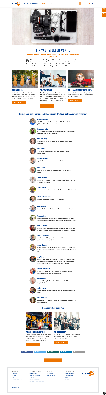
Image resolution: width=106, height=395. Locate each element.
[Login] (92, 3)
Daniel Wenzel (41, 278)
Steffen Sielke (41, 288)
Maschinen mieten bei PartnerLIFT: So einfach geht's (36, 381)
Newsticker (50, 373)
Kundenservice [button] (34, 3)
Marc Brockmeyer (42, 158)
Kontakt (14, 375)
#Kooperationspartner (35, 331)
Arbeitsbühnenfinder (34, 375)
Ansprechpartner (69, 375)
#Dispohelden (60, 331)
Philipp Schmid (42, 187)
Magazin (43, 3)
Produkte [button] (25, 3)
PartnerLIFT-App (51, 375)
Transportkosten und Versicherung (17, 387)
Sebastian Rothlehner (43, 197)
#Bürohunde (17, 89)
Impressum (14, 373)
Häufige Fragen (33, 373)
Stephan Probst (42, 245)
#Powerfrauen (46, 89)
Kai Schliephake (42, 177)
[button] (27, 352)
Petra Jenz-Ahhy (42, 139)
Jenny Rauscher (42, 298)
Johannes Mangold (42, 119)
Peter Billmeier (42, 225)
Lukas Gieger (41, 148)
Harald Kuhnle (41, 206)
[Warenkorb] (89, 3)
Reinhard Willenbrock (44, 235)
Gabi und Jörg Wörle (43, 268)
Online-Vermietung (69, 373)
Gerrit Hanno (41, 168)
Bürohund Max (41, 216)
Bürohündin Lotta (42, 129)
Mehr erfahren (18, 102)
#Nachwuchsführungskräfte (80, 89)
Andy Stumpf (41, 257)
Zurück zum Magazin (53, 360)
